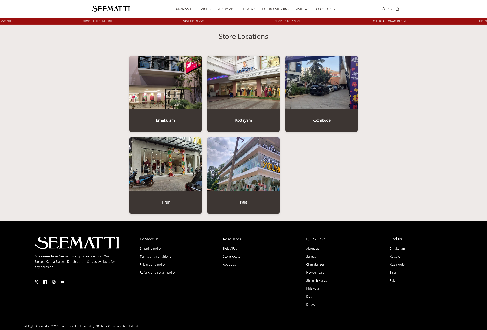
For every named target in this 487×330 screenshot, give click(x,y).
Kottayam (396, 256)
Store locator (232, 256)
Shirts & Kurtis (316, 280)
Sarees (311, 256)
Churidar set (315, 264)
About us (229, 264)
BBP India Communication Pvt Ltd (116, 326)
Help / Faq (230, 248)
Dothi (310, 296)
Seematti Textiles (68, 326)
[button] (397, 9)
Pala (393, 280)
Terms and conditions (155, 256)
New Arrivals (315, 272)
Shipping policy (151, 248)
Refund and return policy (158, 272)
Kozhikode (397, 264)
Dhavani (312, 304)
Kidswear (312, 288)
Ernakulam (397, 248)
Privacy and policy (153, 264)
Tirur (393, 272)
